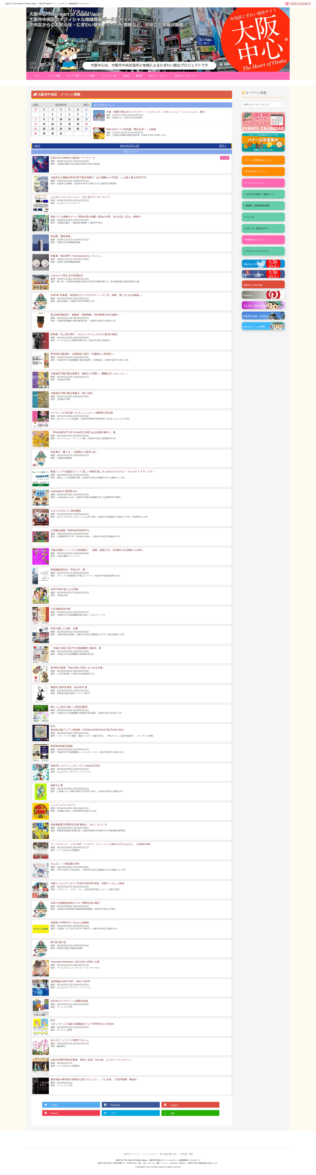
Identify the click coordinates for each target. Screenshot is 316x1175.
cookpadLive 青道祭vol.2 (64, 491)
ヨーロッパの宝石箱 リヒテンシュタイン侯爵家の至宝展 (82, 412)
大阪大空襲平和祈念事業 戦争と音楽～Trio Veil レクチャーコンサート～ (92, 1059)
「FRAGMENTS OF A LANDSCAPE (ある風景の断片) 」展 (83, 432)
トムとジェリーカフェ (63, 804)
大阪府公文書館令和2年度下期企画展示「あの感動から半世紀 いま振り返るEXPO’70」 (99, 177)
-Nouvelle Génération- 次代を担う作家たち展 (75, 961)
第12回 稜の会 (58, 942)
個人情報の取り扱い (169, 1154)
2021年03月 (60, 104)
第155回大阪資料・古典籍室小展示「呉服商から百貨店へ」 (83, 353)
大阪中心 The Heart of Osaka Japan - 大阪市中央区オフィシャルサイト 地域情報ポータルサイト (47, 3)
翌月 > (86, 104)
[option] (158, 39)
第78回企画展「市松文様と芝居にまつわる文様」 (78, 667)
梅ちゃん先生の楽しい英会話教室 (69, 706)
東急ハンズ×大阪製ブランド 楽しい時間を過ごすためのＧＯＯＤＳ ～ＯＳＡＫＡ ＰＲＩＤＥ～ (103, 471)
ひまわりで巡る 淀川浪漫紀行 (67, 275)
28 (35, 133)
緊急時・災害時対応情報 (257, 205)
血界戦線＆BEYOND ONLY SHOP (70, 981)
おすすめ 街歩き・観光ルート (260, 194)
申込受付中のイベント (256, 171)
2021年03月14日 (130, 146)
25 (69, 128)
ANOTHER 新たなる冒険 (64, 589)
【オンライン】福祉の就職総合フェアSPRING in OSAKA (82, 1023)
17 (61, 124)
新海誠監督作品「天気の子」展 (68, 569)
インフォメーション (255, 183)
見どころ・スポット (158, 75)
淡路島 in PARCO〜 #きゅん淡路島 (70, 922)
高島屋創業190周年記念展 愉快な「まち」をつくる (79, 824)
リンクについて (149, 1154)
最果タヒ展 (57, 785)
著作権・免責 (187, 1154)
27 (86, 128)
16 (52, 124)
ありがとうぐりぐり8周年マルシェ (70, 1040)
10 (61, 119)
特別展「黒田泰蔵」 (62, 236)
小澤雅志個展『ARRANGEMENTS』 (71, 530)
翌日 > (222, 146)
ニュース (250, 217)
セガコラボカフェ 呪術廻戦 (66, 510)
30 (52, 133)
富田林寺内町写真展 (62, 746)
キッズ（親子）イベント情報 (81, 75)
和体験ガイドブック (255, 239)
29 (44, 133)
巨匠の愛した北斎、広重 (64, 628)
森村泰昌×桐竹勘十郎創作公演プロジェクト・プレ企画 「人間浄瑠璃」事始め (94, 1079)
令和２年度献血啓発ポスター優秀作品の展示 (75, 902)
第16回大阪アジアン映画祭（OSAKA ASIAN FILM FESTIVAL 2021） (88, 729)
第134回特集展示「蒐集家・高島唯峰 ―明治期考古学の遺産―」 (86, 314)
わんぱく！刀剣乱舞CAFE (65, 863)
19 (78, 124)
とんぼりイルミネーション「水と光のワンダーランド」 (81, 197)
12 (78, 119)
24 (61, 128)
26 (78, 128)
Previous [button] (29, 39)
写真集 (126, 75)
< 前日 (36, 146)
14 (35, 124)
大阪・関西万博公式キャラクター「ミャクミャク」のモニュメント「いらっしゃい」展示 (155, 111)
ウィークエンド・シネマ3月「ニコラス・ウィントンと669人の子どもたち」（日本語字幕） (101, 844)
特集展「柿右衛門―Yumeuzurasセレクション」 (77, 255)
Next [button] (286, 39)
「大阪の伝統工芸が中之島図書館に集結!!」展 (76, 648)
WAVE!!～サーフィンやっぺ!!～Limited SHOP (75, 765)
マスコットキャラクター (257, 251)
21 (35, 128)
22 (44, 128)
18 (69, 124)
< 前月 (35, 104)
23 (52, 128)
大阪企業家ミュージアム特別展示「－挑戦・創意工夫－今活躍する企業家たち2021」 (98, 550)
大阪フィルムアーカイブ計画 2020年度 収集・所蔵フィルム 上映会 (87, 883)
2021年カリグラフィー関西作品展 (69, 1001)
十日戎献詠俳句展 (60, 608)
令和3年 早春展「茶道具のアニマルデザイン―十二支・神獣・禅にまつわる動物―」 (97, 295)
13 (86, 119)
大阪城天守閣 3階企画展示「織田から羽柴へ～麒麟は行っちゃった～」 (90, 373)
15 (44, 124)
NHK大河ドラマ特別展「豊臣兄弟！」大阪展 (131, 129)
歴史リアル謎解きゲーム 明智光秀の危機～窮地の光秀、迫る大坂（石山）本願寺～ (97, 216)
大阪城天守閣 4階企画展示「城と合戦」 (72, 393)
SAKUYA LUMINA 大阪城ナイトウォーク (73, 157)
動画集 (139, 75)
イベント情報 (54, 75)
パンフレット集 (108, 75)
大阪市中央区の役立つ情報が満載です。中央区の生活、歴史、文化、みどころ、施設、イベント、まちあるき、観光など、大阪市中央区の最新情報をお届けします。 (158, 1163)
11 (69, 119)
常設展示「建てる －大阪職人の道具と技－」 (76, 451)
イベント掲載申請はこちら (258, 160)
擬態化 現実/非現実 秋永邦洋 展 (69, 687)
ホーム (38, 75)
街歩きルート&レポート (186, 75)
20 (86, 124)
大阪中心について (131, 1154)
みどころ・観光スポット (257, 228)
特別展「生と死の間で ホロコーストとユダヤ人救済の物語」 (85, 334)
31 (61, 133)
